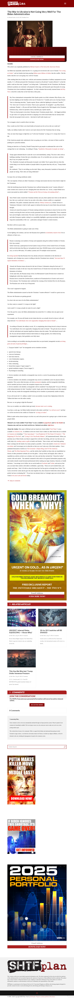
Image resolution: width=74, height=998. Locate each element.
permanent (38, 382)
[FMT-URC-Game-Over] (21, 853)
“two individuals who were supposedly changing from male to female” (36, 320)
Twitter (52, 463)
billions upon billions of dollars (42, 73)
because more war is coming (44, 406)
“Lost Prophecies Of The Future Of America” (48, 434)
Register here (37, 705)
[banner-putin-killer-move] (21, 804)
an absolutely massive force (53, 232)
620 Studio (32, 996)
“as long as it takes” (41, 412)
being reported (14, 256)
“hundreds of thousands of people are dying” (51, 149)
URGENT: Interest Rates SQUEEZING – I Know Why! (20, 631)
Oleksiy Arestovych (45, 202)
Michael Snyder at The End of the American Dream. (45, 67)
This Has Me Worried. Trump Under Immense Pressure (21, 672)
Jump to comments (14, 480)
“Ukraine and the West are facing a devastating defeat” (43, 192)
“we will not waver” (54, 410)
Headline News (25, 17)
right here (51, 425)
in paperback (47, 423)
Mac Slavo (12, 635)
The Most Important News (22, 451)
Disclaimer (52, 996)
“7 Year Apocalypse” (29, 434)
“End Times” (53, 429)
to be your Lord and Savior (19, 475)
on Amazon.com (17, 431)
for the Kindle (58, 423)
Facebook (44, 463)
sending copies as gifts (23, 441)
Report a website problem (42, 996)
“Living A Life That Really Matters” (34, 436)
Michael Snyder (12, 17)
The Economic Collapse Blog (35, 448)
